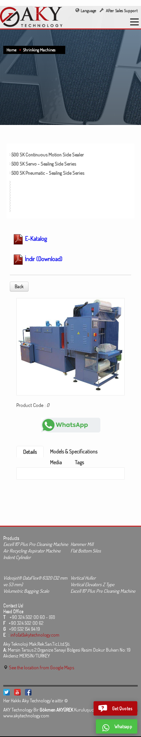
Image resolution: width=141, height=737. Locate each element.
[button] (115, 708)
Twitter (6, 692)
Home (11, 49)
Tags (79, 462)
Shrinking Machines (39, 49)
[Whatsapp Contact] (70, 424)
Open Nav (134, 21)
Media (56, 462)
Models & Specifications (73, 451)
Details (30, 451)
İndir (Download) (43, 258)
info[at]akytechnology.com (34, 635)
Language (88, 10)
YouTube (17, 692)
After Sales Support (121, 10)
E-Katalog (35, 238)
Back (19, 286)
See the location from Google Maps (41, 667)
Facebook (28, 692)
